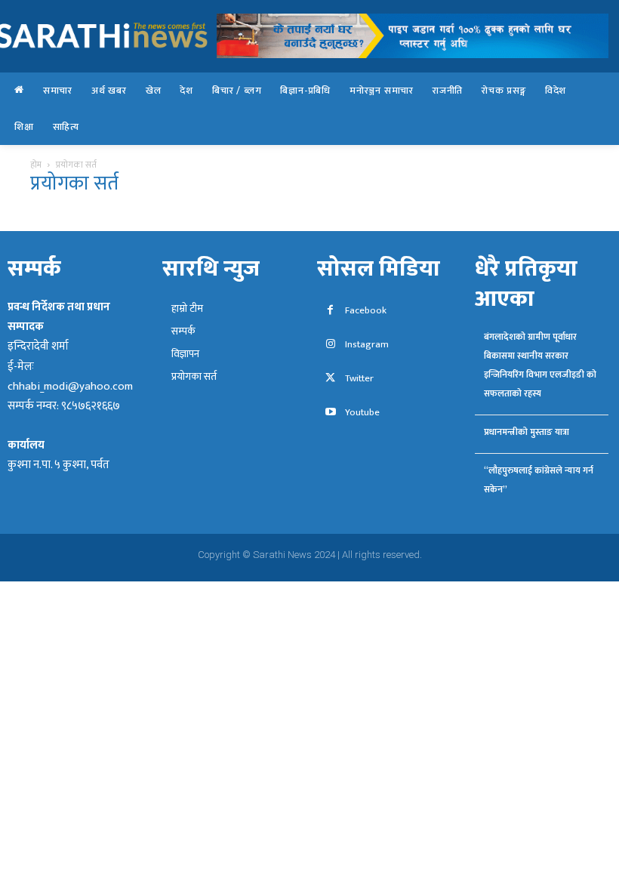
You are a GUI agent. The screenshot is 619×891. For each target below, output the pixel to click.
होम (36, 164)
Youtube (362, 413)
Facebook (365, 311)
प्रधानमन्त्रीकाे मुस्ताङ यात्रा (526, 431)
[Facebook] (330, 311)
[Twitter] (330, 378)
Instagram (367, 345)
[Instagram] (330, 344)
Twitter (359, 379)
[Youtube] (330, 412)
